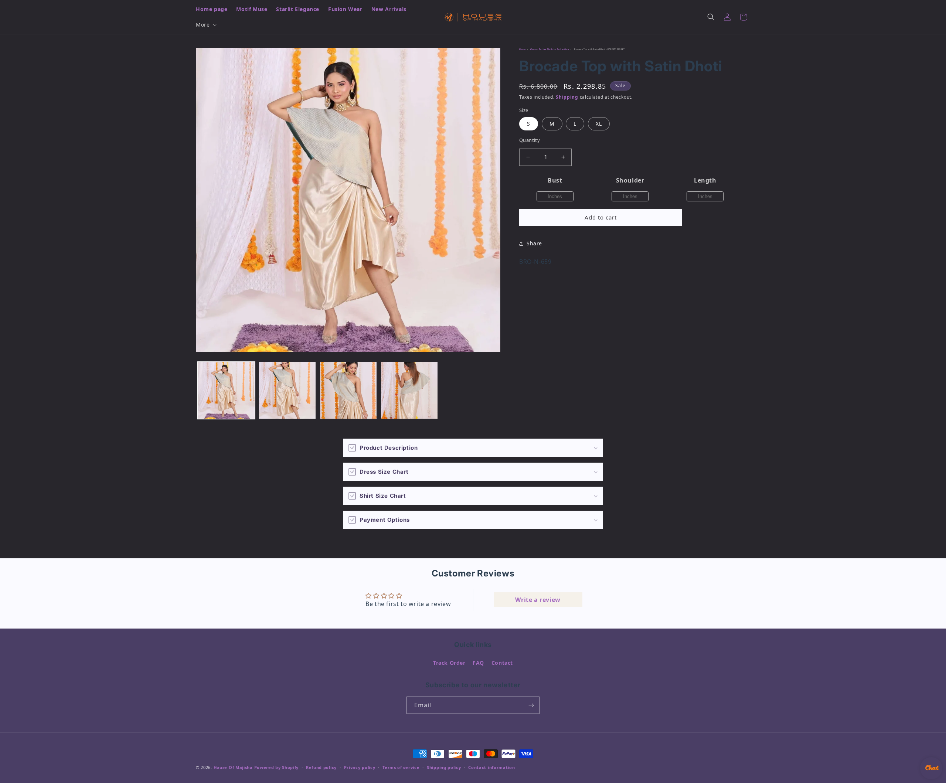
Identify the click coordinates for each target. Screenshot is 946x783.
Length (705, 180)
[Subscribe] (531, 705)
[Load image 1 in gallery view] (226, 390)
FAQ (478, 662)
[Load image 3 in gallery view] (348, 390)
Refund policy (321, 767)
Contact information (491, 767)
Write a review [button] (537, 600)
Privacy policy (359, 767)
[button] (205, 25)
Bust (555, 180)
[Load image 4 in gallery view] (409, 390)
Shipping (567, 97)
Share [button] (534, 243)
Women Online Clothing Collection (549, 49)
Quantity (529, 140)
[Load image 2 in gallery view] (287, 390)
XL (599, 123)
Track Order (449, 662)
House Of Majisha (233, 767)
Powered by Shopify (276, 767)
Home (522, 49)
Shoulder (630, 180)
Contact (502, 662)
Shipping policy (444, 767)
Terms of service (400, 767)
